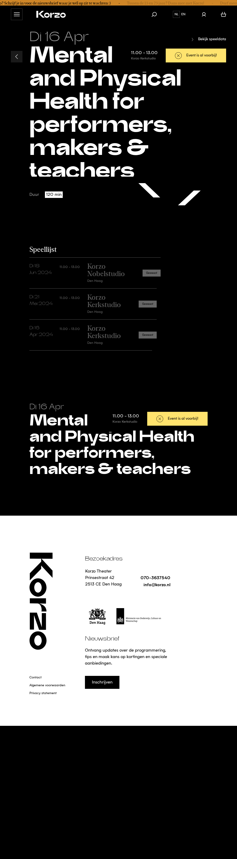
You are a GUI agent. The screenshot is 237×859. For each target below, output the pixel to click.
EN (183, 14)
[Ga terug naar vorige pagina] (16, 56)
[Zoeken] (156, 14)
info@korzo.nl (156, 584)
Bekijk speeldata (212, 39)
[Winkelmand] (223, 14)
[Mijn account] (203, 14)
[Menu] (16, 14)
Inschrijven (102, 682)
